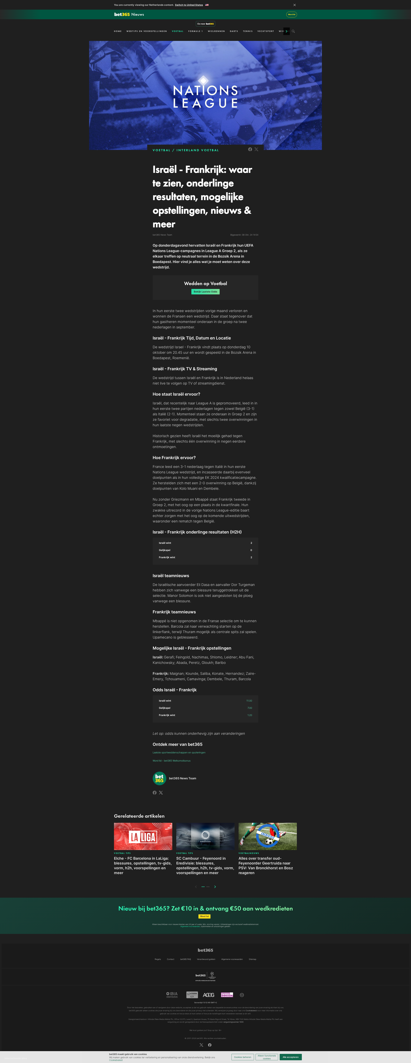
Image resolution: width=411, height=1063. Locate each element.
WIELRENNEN (216, 31)
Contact (170, 959)
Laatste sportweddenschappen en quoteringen (179, 752)
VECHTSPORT (266, 31)
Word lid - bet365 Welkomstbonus (172, 760)
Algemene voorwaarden (190, 926)
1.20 (250, 715)
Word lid (291, 14)
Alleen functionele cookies (267, 1057)
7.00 (250, 707)
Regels (158, 959)
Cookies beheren (242, 1057)
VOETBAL (178, 31)
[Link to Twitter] (256, 151)
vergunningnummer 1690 (233, 1022)
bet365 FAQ (185, 959)
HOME (118, 31)
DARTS (234, 31)
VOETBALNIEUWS (249, 853)
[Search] (293, 31)
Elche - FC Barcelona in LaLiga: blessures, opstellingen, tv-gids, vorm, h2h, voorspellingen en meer (143, 865)
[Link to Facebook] (250, 151)
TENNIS (248, 31)
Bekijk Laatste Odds (205, 291)
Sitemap (252, 959)
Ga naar (201, 23)
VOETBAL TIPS (122, 853)
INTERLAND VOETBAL (198, 150)
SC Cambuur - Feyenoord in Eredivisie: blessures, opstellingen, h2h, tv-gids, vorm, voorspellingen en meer (205, 865)
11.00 (249, 700)
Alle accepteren (291, 1057)
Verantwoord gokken (206, 959)
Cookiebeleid (116, 1060)
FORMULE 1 (195, 31)
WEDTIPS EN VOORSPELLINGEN (147, 31)
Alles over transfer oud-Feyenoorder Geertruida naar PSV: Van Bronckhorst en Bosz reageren (266, 865)
